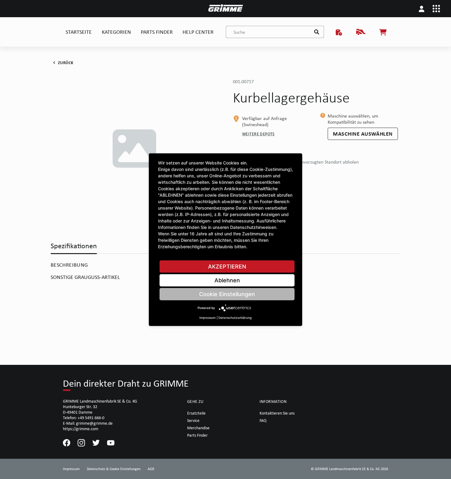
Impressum (207, 317)
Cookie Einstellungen (227, 294)
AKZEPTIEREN (227, 266)
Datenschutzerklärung (235, 317)
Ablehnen (227, 280)
